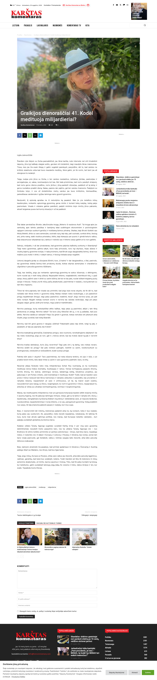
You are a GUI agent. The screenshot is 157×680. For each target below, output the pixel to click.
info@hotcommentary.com (40, 654)
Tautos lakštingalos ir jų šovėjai (29, 515)
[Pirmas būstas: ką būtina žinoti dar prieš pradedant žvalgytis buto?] (111, 273)
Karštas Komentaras (27, 125)
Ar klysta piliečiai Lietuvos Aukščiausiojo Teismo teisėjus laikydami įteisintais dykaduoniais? (138, 12)
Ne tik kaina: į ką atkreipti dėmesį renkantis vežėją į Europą (131, 261)
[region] (78, 670)
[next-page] (22, 556)
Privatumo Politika (18, 677)
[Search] (145, 25)
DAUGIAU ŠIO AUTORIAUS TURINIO (49, 523)
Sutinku (148, 672)
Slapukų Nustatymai (116, 672)
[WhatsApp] (30, 135)
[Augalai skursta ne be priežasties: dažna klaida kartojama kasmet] (131, 273)
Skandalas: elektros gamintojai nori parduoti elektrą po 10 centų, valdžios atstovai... (127, 179)
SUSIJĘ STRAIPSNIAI (26, 523)
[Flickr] (127, 5)
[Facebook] (113, 5)
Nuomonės (27, 35)
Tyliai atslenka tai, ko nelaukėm (127, 226)
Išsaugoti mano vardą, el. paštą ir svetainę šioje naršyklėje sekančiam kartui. (48, 611)
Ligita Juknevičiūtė (30, 487)
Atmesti (135, 672)
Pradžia (19, 35)
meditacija (42, 487)
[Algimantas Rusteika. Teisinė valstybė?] (84, 536)
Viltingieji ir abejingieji (89, 515)
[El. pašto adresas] (35, 135)
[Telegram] (40, 135)
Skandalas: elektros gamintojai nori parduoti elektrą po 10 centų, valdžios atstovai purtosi (85, 638)
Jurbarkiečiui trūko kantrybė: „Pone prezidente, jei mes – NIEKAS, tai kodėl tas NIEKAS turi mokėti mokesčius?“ (85, 651)
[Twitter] (120, 5)
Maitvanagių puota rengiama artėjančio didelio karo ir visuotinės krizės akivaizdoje (127, 202)
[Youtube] (117, 5)
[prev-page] (18, 556)
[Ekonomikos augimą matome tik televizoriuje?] (57, 536)
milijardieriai (52, 487)
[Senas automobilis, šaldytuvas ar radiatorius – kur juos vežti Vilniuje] (111, 251)
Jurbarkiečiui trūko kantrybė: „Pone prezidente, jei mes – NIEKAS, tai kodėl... (126, 191)
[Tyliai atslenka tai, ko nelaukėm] (108, 229)
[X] (24, 135)
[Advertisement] (86, 14)
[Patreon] (124, 5)
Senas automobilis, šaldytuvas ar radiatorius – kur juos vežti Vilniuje (111, 261)
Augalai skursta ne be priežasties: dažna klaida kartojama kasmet (131, 282)
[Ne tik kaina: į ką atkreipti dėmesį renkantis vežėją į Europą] (131, 251)
